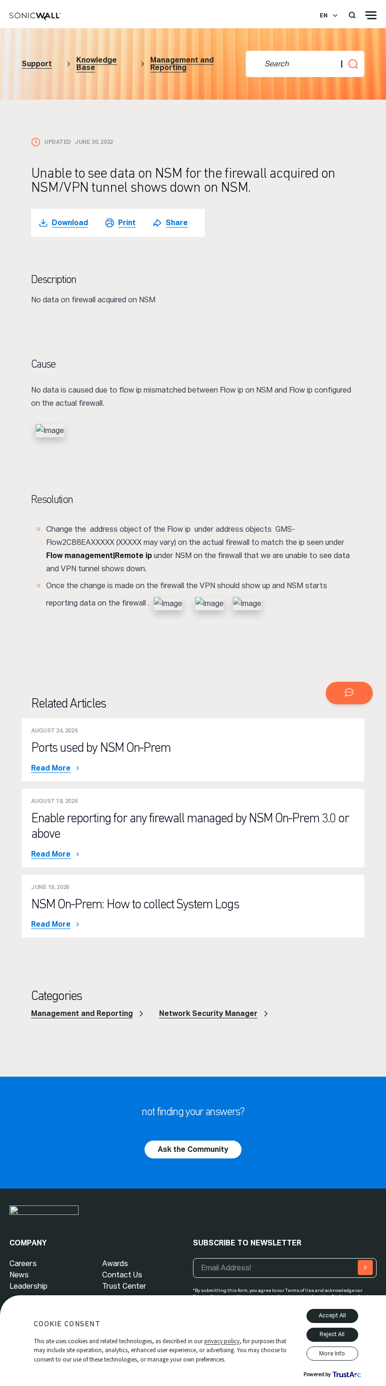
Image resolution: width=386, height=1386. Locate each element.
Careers (23, 1263)
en (324, 15)
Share (177, 222)
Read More (51, 768)
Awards (115, 1263)
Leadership (28, 1286)
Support (37, 63)
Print (127, 222)
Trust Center (124, 1286)
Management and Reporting (182, 63)
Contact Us (122, 1274)
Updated (57, 142)
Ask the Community (193, 1149)
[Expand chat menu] (349, 693)
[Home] (35, 17)
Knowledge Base (96, 63)
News (19, 1274)
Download (70, 222)
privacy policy (222, 1341)
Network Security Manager (208, 1013)
